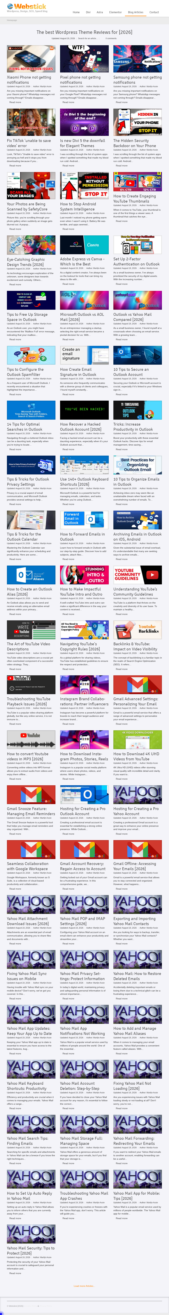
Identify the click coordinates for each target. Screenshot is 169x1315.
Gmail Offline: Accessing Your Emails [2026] (134, 866)
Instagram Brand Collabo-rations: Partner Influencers (84, 701)
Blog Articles (135, 12)
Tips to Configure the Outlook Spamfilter (25, 372)
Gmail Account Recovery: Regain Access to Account (82, 866)
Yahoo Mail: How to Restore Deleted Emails (137, 976)
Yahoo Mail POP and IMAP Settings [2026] (82, 921)
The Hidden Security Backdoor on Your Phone (134, 143)
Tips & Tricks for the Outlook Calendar (24, 537)
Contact (154, 12)
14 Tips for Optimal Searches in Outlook (24, 427)
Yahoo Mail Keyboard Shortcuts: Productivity (26, 1086)
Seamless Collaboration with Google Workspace (28, 866)
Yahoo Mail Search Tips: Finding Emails (27, 1141)
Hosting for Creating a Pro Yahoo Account (136, 811)
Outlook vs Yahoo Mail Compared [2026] (132, 317)
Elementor (115, 12)
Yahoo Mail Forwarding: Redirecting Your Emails (134, 1141)
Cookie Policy (31, 1306)
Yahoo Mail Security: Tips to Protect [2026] (31, 1251)
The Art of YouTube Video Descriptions (28, 646)
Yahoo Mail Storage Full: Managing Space (81, 1141)
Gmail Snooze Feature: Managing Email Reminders (31, 811)
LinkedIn (160, 4)
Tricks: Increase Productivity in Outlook (133, 427)
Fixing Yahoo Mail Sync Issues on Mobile (27, 976)
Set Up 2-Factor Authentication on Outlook (136, 261)
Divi (88, 12)
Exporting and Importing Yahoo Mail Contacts (134, 921)
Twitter (155, 4)
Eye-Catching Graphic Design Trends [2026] (26, 262)
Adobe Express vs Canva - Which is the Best (82, 261)
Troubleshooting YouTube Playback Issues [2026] (29, 701)
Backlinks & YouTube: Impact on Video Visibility (135, 646)
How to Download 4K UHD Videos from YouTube (136, 756)
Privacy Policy (45, 1306)
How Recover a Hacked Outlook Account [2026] (80, 427)
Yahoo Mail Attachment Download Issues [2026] (28, 921)
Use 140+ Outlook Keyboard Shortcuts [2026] (84, 482)
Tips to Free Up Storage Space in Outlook (27, 317)
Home (76, 12)
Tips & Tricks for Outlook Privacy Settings (28, 482)
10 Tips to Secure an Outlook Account (131, 372)
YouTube (149, 4)
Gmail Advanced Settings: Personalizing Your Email (135, 701)
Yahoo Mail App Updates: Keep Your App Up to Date (29, 1031)
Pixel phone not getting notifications (80, 80)
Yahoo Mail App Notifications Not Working (82, 1031)
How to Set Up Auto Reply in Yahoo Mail (29, 1196)
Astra (100, 12)
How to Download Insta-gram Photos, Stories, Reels (84, 756)
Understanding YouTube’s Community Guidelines (135, 592)
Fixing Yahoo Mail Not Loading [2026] (132, 1086)
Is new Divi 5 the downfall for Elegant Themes (82, 143)
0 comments (111, 38)
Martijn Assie (45, 86)
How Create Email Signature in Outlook (78, 372)
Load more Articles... (84, 1286)
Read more (15, 102)
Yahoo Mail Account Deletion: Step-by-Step (79, 1086)
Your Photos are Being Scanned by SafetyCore (27, 206)
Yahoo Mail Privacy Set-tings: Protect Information (82, 976)
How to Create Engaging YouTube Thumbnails (134, 198)
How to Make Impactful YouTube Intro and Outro (81, 592)
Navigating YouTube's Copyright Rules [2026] (80, 646)
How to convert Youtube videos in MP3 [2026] (28, 756)
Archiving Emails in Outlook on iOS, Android (137, 537)
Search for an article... (88, 38)
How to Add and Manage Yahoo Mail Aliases (134, 1031)
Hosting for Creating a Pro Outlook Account (82, 811)
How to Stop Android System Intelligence (78, 206)
